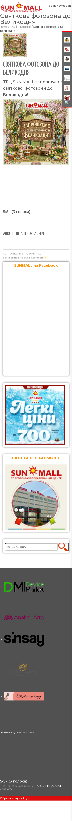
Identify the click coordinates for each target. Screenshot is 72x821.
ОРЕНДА (17, 786)
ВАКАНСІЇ (29, 786)
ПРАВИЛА (54, 786)
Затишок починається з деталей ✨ (24, 257)
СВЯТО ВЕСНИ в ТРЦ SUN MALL (22, 253)
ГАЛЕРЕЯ (41, 786)
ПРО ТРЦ (5, 786)
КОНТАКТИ (6, 789)
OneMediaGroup (25, 732)
